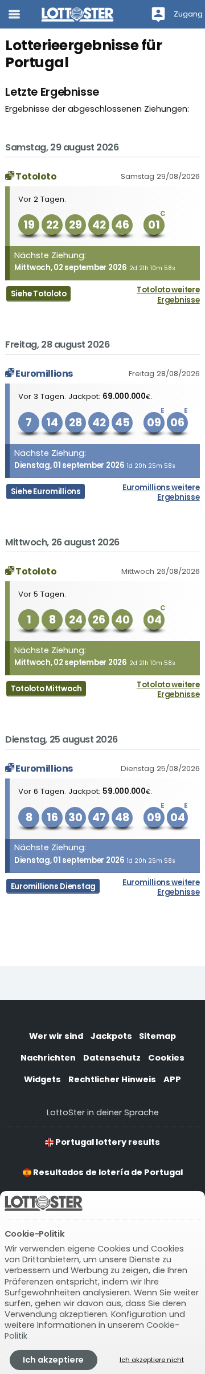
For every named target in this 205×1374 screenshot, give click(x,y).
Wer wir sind (56, 1036)
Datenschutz (112, 1057)
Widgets (42, 1079)
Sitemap (157, 1036)
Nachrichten (48, 1057)
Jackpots (111, 1036)
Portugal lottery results (107, 1142)
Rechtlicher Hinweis (112, 1079)
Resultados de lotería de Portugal (107, 1172)
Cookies (166, 1057)
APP (172, 1079)
